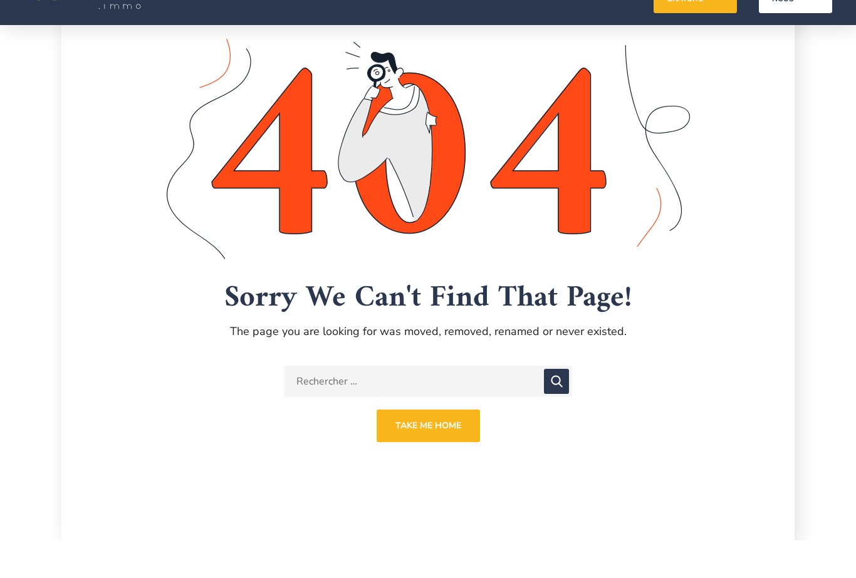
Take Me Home (428, 425)
